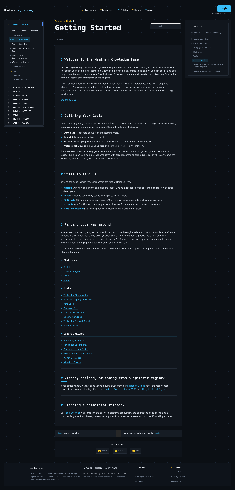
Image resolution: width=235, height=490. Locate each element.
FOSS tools (69, 200)
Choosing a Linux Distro (75, 349)
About (150, 10)
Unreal (66, 280)
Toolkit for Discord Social (76, 321)
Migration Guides (22, 80)
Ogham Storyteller (72, 316)
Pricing (124, 10)
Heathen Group (36, 468)
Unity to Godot (112, 389)
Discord (67, 187)
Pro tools (68, 204)
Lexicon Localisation (73, 312)
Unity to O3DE (128, 389)
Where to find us (199, 43)
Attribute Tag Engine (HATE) (77, 299)
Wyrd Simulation (71, 325)
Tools (195, 56)
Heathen (18, 10)
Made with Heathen (73, 208)
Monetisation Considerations (19, 56)
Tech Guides (20, 67)
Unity (66, 275)
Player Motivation (21, 62)
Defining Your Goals (200, 39)
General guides (199, 60)
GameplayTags (70, 308)
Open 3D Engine (71, 271)
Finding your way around (202, 48)
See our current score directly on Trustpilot (104, 477)
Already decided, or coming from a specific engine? (207, 66)
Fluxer (66, 195)
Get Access (226, 14)
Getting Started (20, 40)
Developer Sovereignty (75, 344)
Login (224, 8)
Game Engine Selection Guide (23, 49)
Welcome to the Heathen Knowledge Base (206, 34)
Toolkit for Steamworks (75, 295)
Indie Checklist (20, 44)
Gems (16, 71)
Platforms (197, 52)
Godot (66, 267)
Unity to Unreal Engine (153, 389)
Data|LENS (69, 303)
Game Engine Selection (75, 340)
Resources (18, 35)
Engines (17, 76)
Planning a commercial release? (205, 71)
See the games (68, 100)
